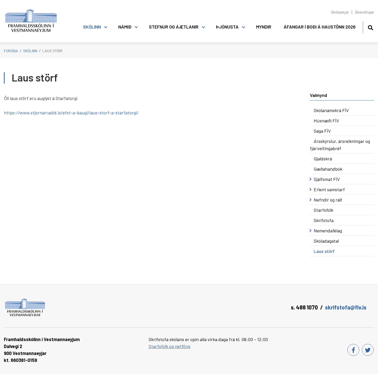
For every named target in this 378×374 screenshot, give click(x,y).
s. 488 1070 (304, 307)
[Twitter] (368, 350)
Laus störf (52, 51)
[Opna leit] (370, 27)
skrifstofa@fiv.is (345, 307)
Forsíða (11, 51)
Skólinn (30, 51)
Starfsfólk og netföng (169, 346)
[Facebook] (353, 350)
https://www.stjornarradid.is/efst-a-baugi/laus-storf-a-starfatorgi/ (71, 112)
